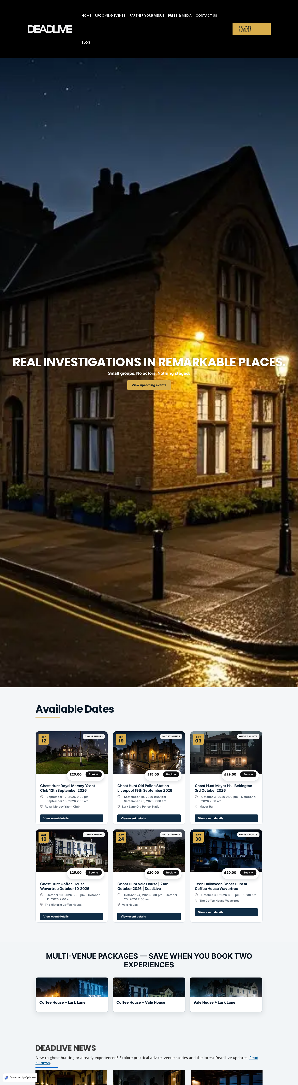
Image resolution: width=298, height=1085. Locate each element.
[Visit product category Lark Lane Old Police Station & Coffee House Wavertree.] (71, 994)
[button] (252, 29)
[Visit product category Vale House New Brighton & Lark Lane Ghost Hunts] (226, 994)
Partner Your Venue (147, 15)
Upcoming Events (110, 15)
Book (94, 774)
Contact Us (206, 15)
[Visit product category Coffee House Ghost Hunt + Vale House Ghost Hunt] (149, 994)
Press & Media (180, 15)
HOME (86, 15)
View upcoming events (149, 385)
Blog (86, 42)
